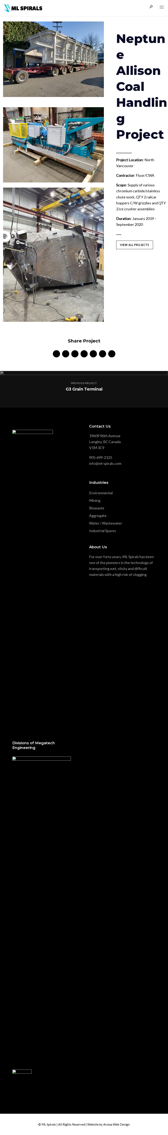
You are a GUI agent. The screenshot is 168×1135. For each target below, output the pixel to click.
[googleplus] (84, 353)
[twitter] (65, 353)
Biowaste (96, 508)
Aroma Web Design (116, 1124)
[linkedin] (74, 353)
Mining (94, 500)
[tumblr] (102, 353)
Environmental (101, 493)
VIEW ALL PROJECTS (134, 245)
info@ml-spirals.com (105, 463)
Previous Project (84, 383)
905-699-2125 (100, 457)
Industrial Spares (102, 530)
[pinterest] (93, 353)
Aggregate (98, 515)
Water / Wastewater (105, 523)
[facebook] (56, 353)
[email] (111, 353)
